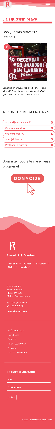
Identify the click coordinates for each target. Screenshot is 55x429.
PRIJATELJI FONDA (17, 344)
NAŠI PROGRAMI (16, 330)
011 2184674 (17, 305)
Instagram (41, 263)
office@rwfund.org (19, 302)
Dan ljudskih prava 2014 (21, 32)
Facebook (13, 263)
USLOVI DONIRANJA (18, 352)
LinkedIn (23, 267)
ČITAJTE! (12, 339)
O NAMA (12, 348)
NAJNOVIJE (13, 335)
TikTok (11, 267)
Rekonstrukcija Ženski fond (40, 420)
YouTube (26, 263)
